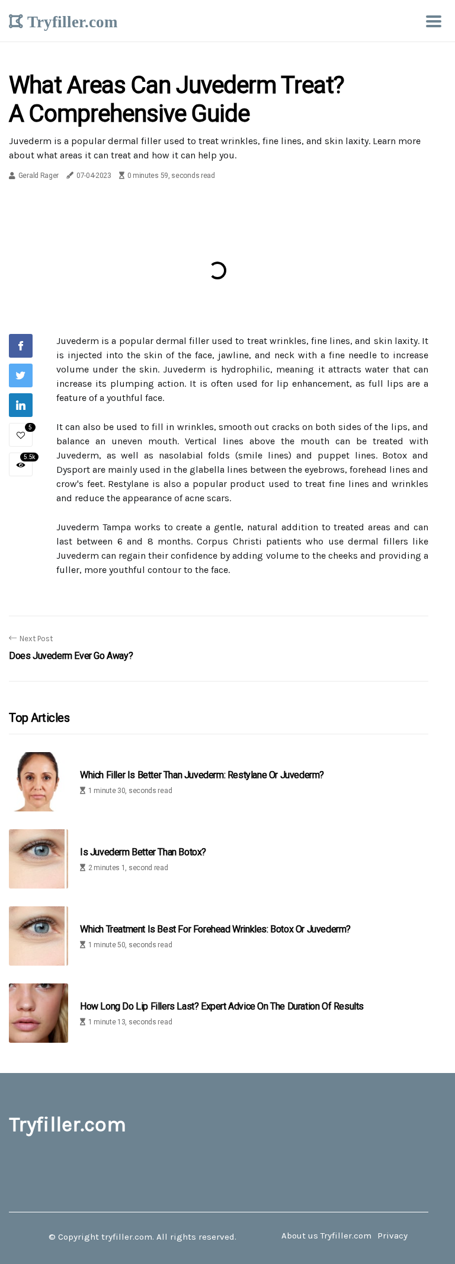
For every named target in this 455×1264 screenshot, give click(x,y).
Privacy (392, 1235)
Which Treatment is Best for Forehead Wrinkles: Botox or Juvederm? (215, 929)
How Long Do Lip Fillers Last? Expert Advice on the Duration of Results (222, 1006)
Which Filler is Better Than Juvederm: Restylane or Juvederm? (202, 775)
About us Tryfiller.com (326, 1235)
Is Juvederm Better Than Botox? (143, 852)
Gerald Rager (38, 175)
